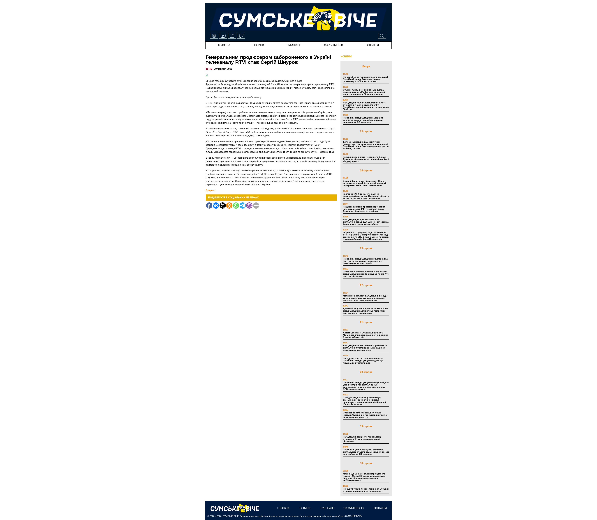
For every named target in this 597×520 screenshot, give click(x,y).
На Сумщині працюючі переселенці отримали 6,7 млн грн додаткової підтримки (362, 439)
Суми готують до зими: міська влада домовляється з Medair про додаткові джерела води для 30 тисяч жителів (364, 92)
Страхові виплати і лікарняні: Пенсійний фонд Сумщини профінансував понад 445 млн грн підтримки (366, 273)
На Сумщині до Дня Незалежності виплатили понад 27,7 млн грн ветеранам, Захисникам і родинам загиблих (366, 221)
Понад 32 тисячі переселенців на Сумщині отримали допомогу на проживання (366, 490)
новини (258, 45)
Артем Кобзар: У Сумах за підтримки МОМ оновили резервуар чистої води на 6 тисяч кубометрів (365, 334)
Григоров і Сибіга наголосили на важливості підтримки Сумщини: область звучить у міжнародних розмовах (366, 196)
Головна (224, 45)
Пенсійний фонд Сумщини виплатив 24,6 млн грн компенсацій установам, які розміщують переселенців (365, 261)
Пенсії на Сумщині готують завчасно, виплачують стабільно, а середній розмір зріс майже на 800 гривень (366, 451)
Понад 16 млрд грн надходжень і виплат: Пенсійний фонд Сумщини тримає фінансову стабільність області (365, 79)
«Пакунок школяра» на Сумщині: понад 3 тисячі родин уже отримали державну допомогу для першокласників (365, 297)
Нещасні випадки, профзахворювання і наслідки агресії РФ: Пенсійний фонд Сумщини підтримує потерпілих (364, 208)
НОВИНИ (346, 56)
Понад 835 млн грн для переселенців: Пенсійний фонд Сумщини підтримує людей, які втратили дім (363, 360)
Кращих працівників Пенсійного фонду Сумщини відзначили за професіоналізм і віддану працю (366, 159)
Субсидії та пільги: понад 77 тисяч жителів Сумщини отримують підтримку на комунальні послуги (365, 414)
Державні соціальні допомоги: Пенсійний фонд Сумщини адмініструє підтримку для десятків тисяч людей (366, 310)
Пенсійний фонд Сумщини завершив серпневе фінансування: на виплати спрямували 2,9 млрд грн (363, 119)
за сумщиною (333, 45)
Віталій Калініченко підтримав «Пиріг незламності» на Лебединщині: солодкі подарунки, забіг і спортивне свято (364, 183)
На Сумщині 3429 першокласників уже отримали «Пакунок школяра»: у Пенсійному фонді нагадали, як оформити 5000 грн (366, 105)
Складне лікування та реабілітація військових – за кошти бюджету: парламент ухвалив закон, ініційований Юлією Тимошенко (364, 400)
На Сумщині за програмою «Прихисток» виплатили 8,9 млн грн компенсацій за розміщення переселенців (365, 347)
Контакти (372, 45)
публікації (294, 45)
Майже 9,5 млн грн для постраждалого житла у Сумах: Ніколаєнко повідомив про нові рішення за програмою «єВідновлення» (364, 476)
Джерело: (211, 190)
